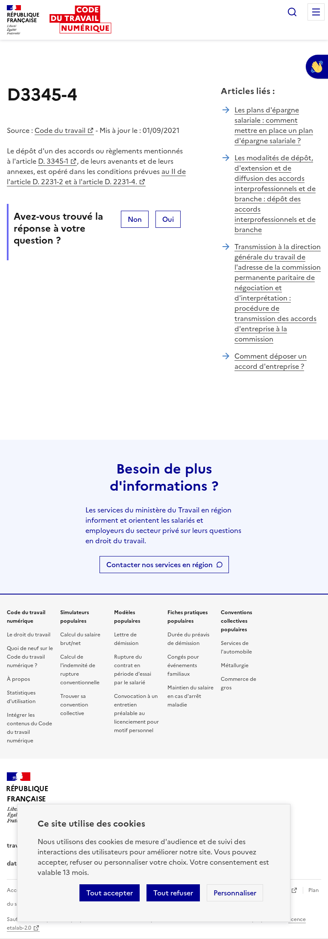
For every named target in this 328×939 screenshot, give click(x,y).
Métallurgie (235, 665)
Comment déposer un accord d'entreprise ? (270, 361)
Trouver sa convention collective (74, 704)
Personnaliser (235, 893)
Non (135, 219)
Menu (316, 12)
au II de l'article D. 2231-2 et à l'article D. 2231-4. (96, 176)
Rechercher (292, 12)
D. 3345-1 (53, 161)
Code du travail (60, 130)
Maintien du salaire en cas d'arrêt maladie (190, 696)
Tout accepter (109, 893)
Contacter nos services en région (159, 564)
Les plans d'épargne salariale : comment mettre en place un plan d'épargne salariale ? (273, 125)
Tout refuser (173, 893)
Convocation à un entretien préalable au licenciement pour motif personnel (136, 713)
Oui (168, 219)
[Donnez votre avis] (317, 67)
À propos (18, 679)
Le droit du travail (28, 635)
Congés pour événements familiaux (183, 665)
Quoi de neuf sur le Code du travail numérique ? (30, 657)
